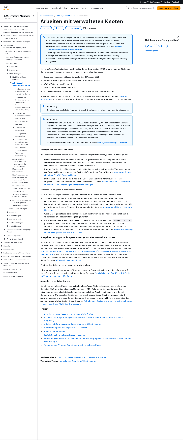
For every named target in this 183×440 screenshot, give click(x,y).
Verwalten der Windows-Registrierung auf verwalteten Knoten (73, 345)
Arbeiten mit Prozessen (54, 331)
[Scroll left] (33, 8)
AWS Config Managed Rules (68, 260)
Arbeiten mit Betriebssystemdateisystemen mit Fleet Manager (73, 324)
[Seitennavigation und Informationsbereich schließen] (178, 37)
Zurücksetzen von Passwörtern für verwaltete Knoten (68, 314)
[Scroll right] (104, 8)
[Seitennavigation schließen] (33, 16)
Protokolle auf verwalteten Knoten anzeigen (64, 335)
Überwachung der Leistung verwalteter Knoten (65, 327)
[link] (83, 16)
